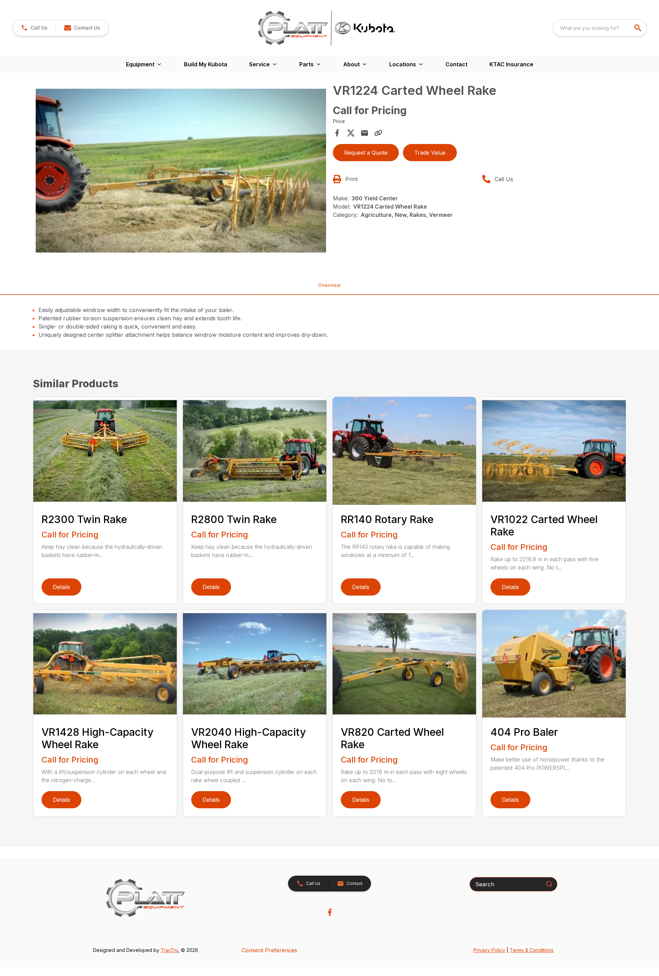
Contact (456, 64)
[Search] (549, 883)
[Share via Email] (364, 133)
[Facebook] (329, 912)
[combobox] (600, 28)
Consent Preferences (269, 950)
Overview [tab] (329, 285)
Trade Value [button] (430, 152)
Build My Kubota (205, 64)
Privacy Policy (489, 950)
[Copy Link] (378, 133)
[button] (34, 28)
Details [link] (61, 587)
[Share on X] (351, 133)
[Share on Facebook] (337, 133)
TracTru (169, 950)
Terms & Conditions (532, 950)
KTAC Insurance (511, 64)
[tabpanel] (181, 172)
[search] (638, 28)
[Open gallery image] (181, 171)
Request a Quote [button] (366, 152)
